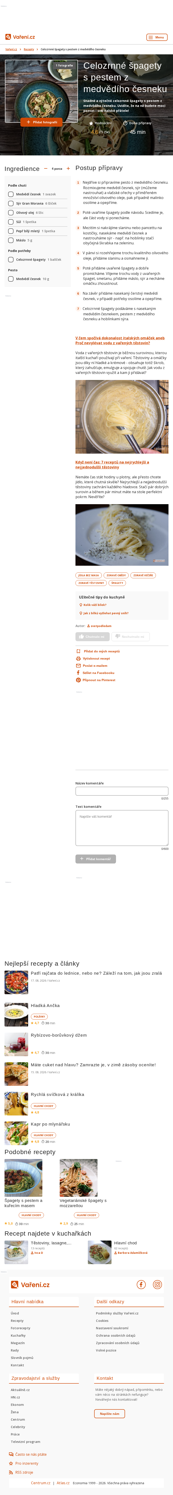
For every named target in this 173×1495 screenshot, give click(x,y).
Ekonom (17, 1404)
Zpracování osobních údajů (117, 1343)
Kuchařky (18, 1335)
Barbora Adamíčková (133, 1253)
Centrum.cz (40, 1482)
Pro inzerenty (26, 1463)
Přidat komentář (98, 859)
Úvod (15, 1313)
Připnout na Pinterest (99, 680)
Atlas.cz (63, 1482)
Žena (15, 1412)
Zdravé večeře (143, 575)
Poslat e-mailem (95, 665)
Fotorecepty (20, 1328)
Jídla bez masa (88, 575)
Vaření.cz (11, 49)
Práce (15, 1434)
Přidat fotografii (45, 122)
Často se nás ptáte (31, 1454)
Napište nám (109, 1414)
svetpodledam (101, 626)
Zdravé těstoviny (91, 583)
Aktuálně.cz (20, 1390)
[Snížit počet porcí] (45, 169)
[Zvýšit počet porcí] (68, 169)
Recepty (29, 49)
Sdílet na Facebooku (98, 673)
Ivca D (38, 1253)
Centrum (18, 1419)
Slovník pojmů (22, 1358)
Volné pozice (106, 1350)
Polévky (39, 1016)
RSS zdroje (24, 1472)
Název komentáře (89, 783)
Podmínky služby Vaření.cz (117, 1313)
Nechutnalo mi (133, 636)
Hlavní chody (43, 1106)
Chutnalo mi (95, 636)
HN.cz (15, 1397)
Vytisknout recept (96, 658)
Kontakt (17, 1365)
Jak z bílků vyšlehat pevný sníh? (106, 613)
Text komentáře (88, 806)
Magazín (18, 1343)
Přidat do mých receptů (102, 651)
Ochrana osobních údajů (115, 1335)
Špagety (117, 583)
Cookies (102, 1320)
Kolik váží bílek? (95, 605)
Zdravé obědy (116, 575)
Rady (15, 1350)
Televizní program (25, 1442)
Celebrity (18, 1427)
